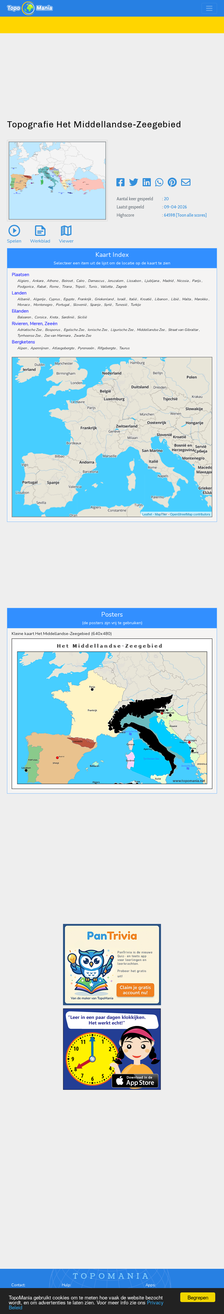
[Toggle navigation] (209, 8)
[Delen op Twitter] (133, 182)
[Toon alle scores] (191, 215)
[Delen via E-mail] (185, 182)
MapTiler (161, 514)
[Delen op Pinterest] (172, 182)
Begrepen (198, 1297)
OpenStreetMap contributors (190, 514)
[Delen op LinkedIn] (147, 182)
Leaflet (147, 514)
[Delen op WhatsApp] (159, 182)
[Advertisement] (112, 74)
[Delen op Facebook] (120, 182)
